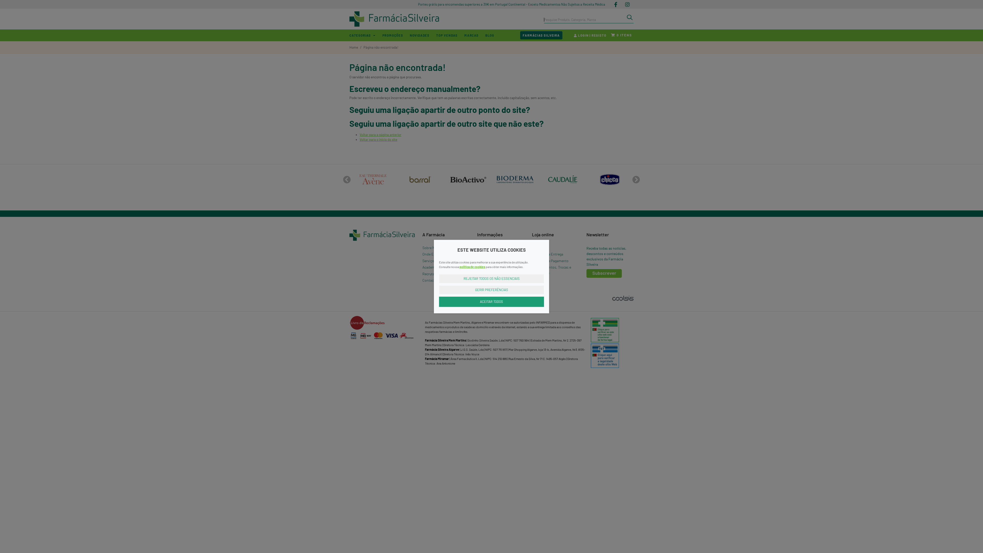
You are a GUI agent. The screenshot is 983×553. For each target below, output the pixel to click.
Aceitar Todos (491, 302)
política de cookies (472, 267)
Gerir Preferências (491, 290)
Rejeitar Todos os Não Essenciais (492, 278)
